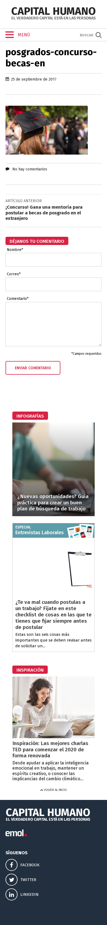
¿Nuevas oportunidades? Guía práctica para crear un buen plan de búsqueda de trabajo (53, 502)
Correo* (14, 274)
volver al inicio (55, 790)
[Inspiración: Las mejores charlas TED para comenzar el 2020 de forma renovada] (53, 736)
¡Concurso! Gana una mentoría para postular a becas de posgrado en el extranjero (44, 212)
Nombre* (15, 250)
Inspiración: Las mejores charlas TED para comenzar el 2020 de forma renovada (50, 749)
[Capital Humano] (53, 19)
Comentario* (18, 299)
